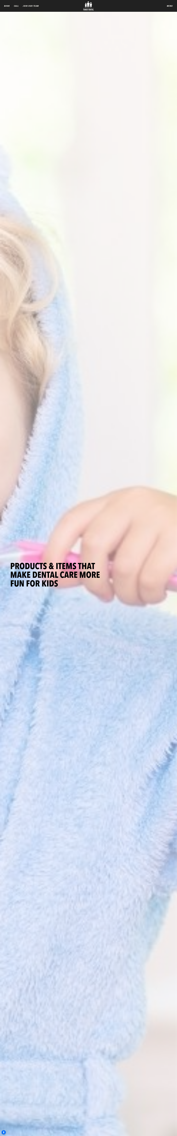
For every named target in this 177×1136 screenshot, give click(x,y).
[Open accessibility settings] (4, 1132)
